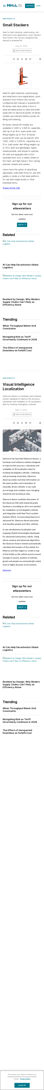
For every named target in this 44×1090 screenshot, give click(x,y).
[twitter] (22, 59)
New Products (9, 19)
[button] (4, 6)
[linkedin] (18, 59)
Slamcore (7, 570)
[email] (30, 59)
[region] (22, 1080)
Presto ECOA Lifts (11, 188)
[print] (40, 59)
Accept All (22, 1085)
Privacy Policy (25, 1079)
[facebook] (14, 59)
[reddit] (26, 59)
